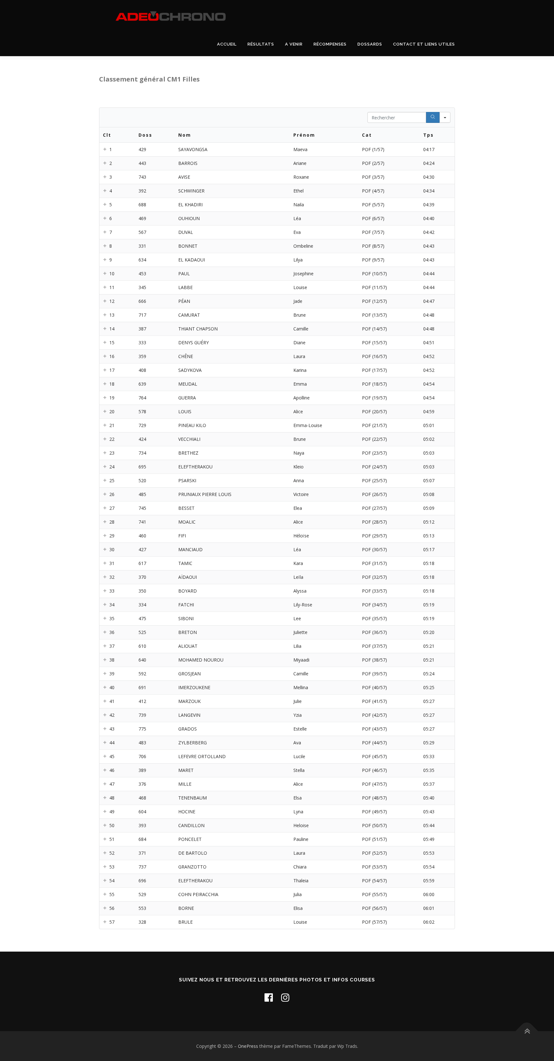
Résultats (261, 44)
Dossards (369, 44)
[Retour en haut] (527, 1031)
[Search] (433, 117)
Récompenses (330, 44)
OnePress (248, 1046)
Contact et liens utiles (424, 44)
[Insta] (285, 997)
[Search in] (445, 117)
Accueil (227, 44)
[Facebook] (268, 997)
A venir (294, 44)
